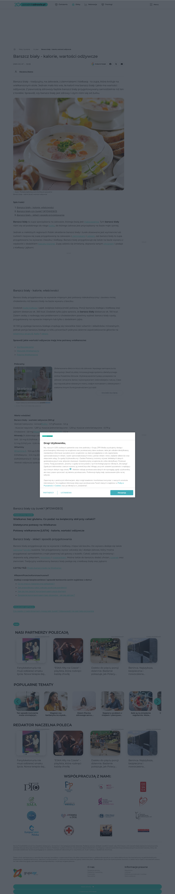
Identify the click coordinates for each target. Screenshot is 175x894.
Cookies (58, 486)
